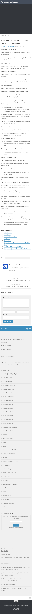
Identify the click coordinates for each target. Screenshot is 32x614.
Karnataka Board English (9, 450)
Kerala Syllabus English (9, 453)
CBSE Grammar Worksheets (10, 385)
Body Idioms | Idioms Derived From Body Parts (17, 249)
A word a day (6, 370)
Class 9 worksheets (8, 431)
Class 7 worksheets (8, 419)
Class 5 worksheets (8, 408)
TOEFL (5, 491)
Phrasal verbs (6, 465)
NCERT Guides (5, 554)
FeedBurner (19, 527)
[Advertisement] (16, 17)
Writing (4, 507)
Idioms (4, 442)
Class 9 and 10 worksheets (10, 427)
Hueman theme (24, 605)
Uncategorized (7, 495)
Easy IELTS (4, 551)
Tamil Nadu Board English (9, 484)
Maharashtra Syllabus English (11, 461)
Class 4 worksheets (8, 404)
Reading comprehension (9, 472)
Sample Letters (7, 476)
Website (5, 314)
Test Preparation (7, 488)
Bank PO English (7, 377)
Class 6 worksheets (8, 412)
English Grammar (6, 345)
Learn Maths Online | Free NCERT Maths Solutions (15, 557)
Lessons (5, 457)
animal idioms (16, 258)
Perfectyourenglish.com (9, 2)
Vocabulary (5, 36)
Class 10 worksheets (8, 389)
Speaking (5, 480)
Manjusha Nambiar (8, 46)
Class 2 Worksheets (8, 396)
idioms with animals (25, 258)
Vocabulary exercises (8, 503)
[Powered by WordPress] (10, 605)
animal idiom (8, 258)
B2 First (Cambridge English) (10, 374)
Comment (6, 297)
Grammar (5, 434)
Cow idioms (7, 235)
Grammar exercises (8, 438)
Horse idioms (7, 241)
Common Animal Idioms (10, 237)
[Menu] (30, 2)
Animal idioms (8, 233)
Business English (6, 349)
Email (18, 309)
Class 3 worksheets (8, 400)
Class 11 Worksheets (8, 393)
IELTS (4, 446)
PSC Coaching (7, 469)
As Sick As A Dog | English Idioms (13, 247)
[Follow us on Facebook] (27, 329)
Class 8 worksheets (8, 423)
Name (5, 309)
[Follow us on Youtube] (30, 329)
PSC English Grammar (9, 584)
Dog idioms (7, 239)
